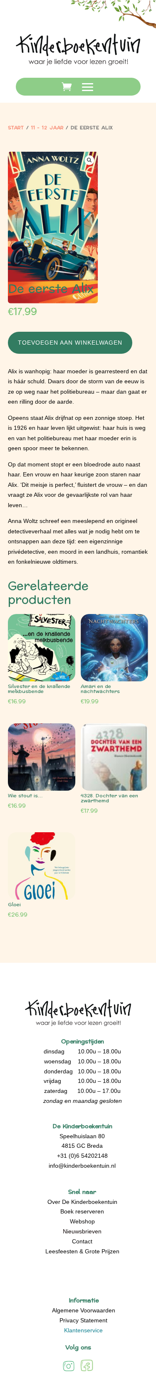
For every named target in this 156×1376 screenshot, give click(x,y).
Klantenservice (83, 1330)
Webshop (82, 1221)
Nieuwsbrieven (82, 1231)
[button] (89, 160)
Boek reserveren (82, 1211)
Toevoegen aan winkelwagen (70, 342)
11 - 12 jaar (47, 128)
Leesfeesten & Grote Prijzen (82, 1251)
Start (16, 128)
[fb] (86, 1371)
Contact (82, 1241)
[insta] (68, 1371)
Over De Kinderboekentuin (82, 1201)
